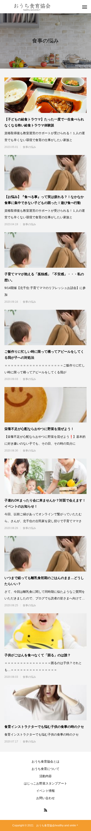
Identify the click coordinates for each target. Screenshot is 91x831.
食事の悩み (29, 147)
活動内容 (45, 776)
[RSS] (45, 810)
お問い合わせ (45, 798)
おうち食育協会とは (45, 761)
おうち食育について (45, 769)
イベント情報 (45, 790)
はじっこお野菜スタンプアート (45, 783)
